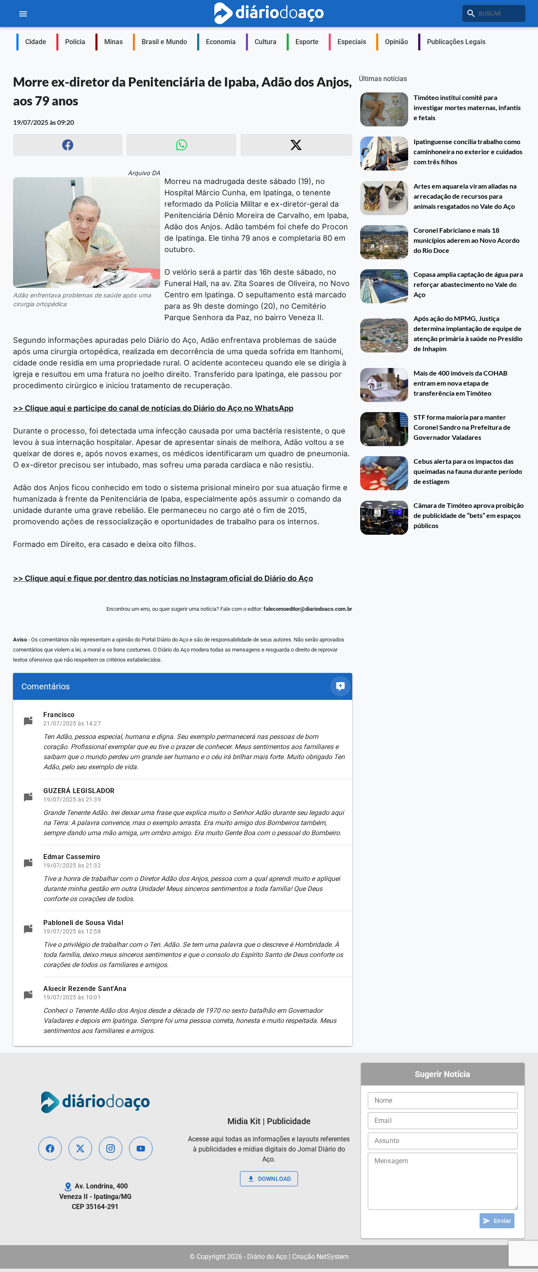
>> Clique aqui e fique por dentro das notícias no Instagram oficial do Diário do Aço (163, 578)
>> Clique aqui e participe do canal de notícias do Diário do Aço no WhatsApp (153, 408)
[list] (182, 873)
